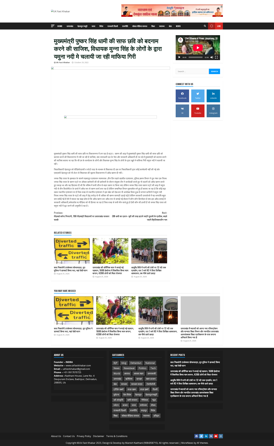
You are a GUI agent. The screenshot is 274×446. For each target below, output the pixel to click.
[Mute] (211, 57)
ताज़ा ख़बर (132, 389)
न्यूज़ (154, 399)
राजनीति (125, 26)
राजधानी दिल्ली (112, 26)
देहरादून (138, 394)
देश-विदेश (127, 394)
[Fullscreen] (216, 57)
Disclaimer (98, 436)
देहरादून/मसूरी (82, 26)
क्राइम (139, 378)
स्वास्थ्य (162, 26)
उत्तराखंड (70, 26)
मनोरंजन (143, 405)
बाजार (125, 405)
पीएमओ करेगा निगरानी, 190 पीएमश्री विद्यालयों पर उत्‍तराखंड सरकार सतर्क (81, 216)
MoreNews (187, 442)
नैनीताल (144, 399)
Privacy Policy (84, 436)
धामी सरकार (132, 399)
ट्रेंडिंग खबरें (118, 389)
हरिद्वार (156, 415)
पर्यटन (116, 405)
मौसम (153, 405)
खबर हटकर (151, 378)
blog (123, 362)
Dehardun (135, 362)
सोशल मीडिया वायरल (139, 26)
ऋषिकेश (128, 378)
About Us (56, 436)
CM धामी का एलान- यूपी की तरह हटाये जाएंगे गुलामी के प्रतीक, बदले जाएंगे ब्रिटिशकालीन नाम (139, 216)
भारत (93, 26)
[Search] (205, 26)
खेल (170, 26)
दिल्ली (155, 389)
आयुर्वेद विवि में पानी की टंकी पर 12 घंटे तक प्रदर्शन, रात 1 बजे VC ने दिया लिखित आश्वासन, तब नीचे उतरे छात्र (149, 251)
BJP (115, 362)
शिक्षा (153, 26)
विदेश (101, 26)
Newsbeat (129, 368)
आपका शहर (138, 373)
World (117, 373)
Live (219, 26)
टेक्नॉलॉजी (151, 384)
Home (59, 26)
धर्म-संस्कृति (118, 399)
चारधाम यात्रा (136, 384)
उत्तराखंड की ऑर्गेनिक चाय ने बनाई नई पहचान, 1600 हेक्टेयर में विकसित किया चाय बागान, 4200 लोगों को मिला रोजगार (110, 251)
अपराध (127, 373)
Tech (153, 368)
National (150, 362)
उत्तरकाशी (152, 373)
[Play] (179, 57)
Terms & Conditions (116, 436)
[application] (198, 47)
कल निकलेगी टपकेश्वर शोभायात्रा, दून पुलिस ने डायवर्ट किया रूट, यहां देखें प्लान (72, 251)
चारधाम (124, 384)
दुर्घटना (116, 394)
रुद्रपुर (144, 410)
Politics (142, 368)
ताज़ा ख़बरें (144, 389)
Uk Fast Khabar (63, 62)
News (178, 26)
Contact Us (69, 436)
